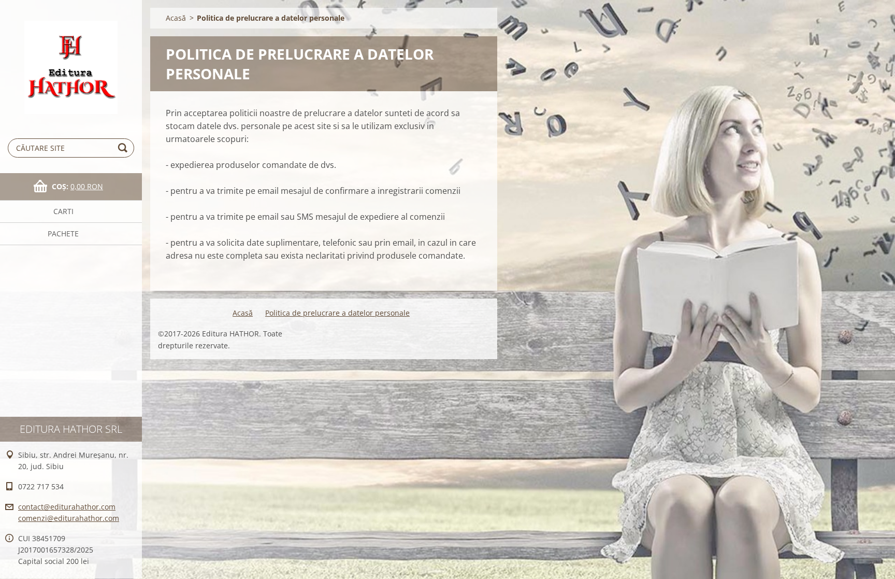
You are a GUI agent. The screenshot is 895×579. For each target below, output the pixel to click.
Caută (124, 148)
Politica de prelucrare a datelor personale (337, 313)
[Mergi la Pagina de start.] (71, 60)
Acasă (176, 18)
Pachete (63, 233)
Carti (63, 211)
